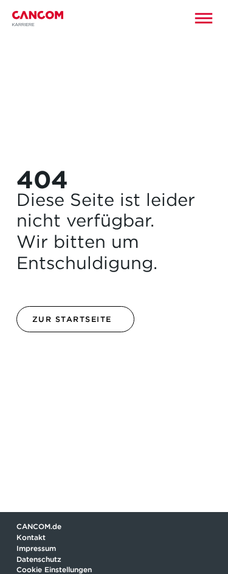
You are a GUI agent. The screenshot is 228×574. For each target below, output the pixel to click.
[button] (203, 18)
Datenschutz (38, 559)
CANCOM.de (38, 526)
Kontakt (31, 537)
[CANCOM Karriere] (37, 18)
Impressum (36, 548)
